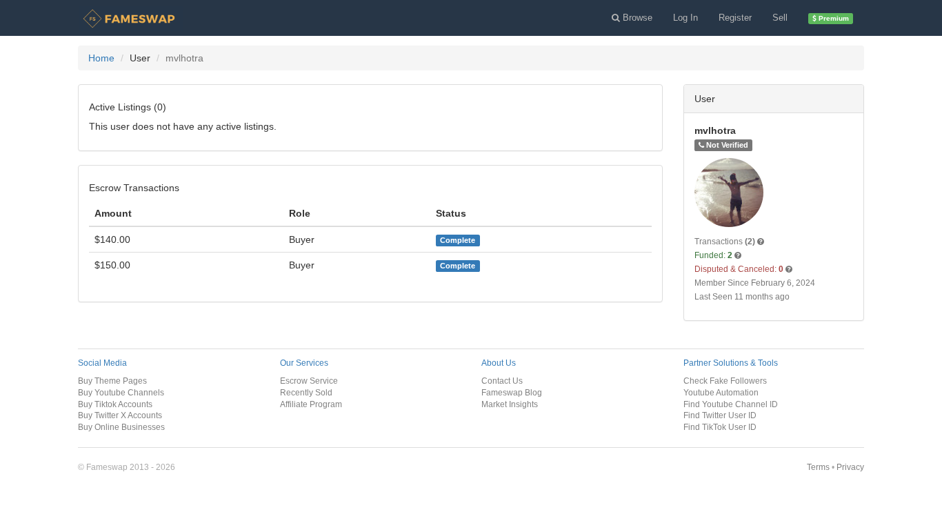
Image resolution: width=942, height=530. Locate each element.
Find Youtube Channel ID (730, 404)
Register (735, 17)
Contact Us (502, 380)
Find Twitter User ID (719, 415)
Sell (780, 17)
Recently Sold (306, 392)
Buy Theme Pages (112, 380)
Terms (818, 466)
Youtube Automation (721, 392)
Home (101, 57)
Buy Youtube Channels (121, 392)
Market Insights (509, 404)
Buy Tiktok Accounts (115, 404)
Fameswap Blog (511, 392)
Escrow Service (309, 380)
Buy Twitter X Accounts (120, 415)
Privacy (850, 466)
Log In (685, 17)
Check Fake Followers (725, 380)
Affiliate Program (311, 404)
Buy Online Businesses (121, 426)
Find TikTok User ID (719, 426)
